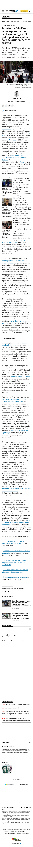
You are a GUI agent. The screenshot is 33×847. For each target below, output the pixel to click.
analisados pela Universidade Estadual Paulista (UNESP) (14, 157)
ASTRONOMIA (24, 21)
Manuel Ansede (15, 608)
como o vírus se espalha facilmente (14, 344)
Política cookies (26, 829)
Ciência (6, 17)
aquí (27, 640)
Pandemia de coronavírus (9, 26)
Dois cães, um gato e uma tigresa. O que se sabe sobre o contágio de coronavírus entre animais (21, 603)
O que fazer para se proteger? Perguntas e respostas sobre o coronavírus (14, 562)
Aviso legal (19, 829)
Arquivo (4, 762)
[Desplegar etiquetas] (30, 629)
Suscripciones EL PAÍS (23, 831)
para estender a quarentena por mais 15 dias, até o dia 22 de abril (16, 400)
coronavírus (6, 129)
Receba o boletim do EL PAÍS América (14, 588)
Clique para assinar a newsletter (15, 577)
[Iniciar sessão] (29, 11)
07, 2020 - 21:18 (19, 101)
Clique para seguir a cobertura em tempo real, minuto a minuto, (15, 542)
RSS (17, 833)
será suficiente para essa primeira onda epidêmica (16, 522)
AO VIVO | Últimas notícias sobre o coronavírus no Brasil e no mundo (7, 192)
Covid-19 (23, 162)
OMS (7, 629)
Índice (19, 833)
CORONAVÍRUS (5, 21)
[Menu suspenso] (3, 11)
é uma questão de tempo (20, 377)
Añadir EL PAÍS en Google (10, 110)
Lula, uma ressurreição (12, 708)
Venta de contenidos (12, 829)
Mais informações (6, 636)
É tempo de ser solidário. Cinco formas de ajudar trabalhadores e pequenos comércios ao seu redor (21, 616)
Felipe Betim (16, 99)
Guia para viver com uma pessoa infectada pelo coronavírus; (15, 571)
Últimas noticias (7, 701)
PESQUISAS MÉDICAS (14, 21)
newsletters (6, 742)
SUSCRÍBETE (24, 11)
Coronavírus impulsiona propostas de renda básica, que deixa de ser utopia (6, 234)
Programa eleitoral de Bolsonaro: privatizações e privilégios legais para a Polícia (16, 719)
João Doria (13, 140)
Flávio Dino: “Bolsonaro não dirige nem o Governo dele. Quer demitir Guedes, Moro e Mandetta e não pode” (7, 213)
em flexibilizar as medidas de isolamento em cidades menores (16, 488)
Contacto (5, 829)
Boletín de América (8, 746)
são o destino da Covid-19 (13, 241)
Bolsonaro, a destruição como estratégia (17, 704)
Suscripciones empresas (9, 833)
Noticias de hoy (25, 833)
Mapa (16, 831)
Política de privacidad (9, 831)
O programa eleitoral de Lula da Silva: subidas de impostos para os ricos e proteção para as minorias (15, 713)
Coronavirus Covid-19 (15, 629)
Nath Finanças (15, 620)
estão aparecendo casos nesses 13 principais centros (14, 262)
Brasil (3, 629)
